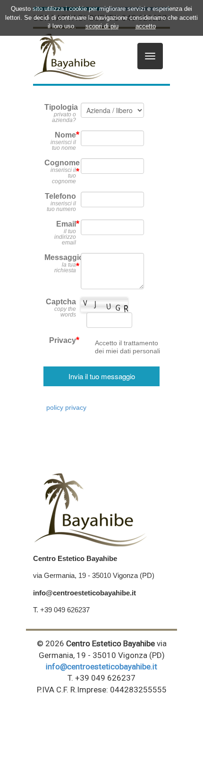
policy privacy (66, 407)
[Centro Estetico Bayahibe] (68, 55)
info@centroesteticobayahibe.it (101, 666)
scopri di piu (101, 26)
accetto (145, 26)
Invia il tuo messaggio (101, 376)
